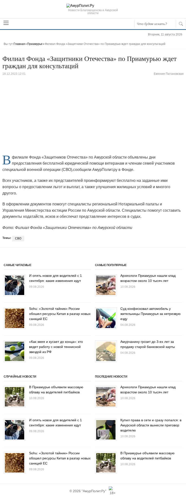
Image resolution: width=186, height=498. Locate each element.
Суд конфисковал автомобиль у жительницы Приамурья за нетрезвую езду (150, 314)
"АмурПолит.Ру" (94, 491)
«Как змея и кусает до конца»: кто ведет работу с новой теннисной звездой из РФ (56, 347)
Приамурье (35, 44)
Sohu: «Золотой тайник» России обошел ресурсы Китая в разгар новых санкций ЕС (60, 314)
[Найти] (181, 24)
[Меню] (6, 23)
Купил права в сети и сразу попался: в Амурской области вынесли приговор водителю (150, 425)
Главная (19, 44)
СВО (18, 238)
